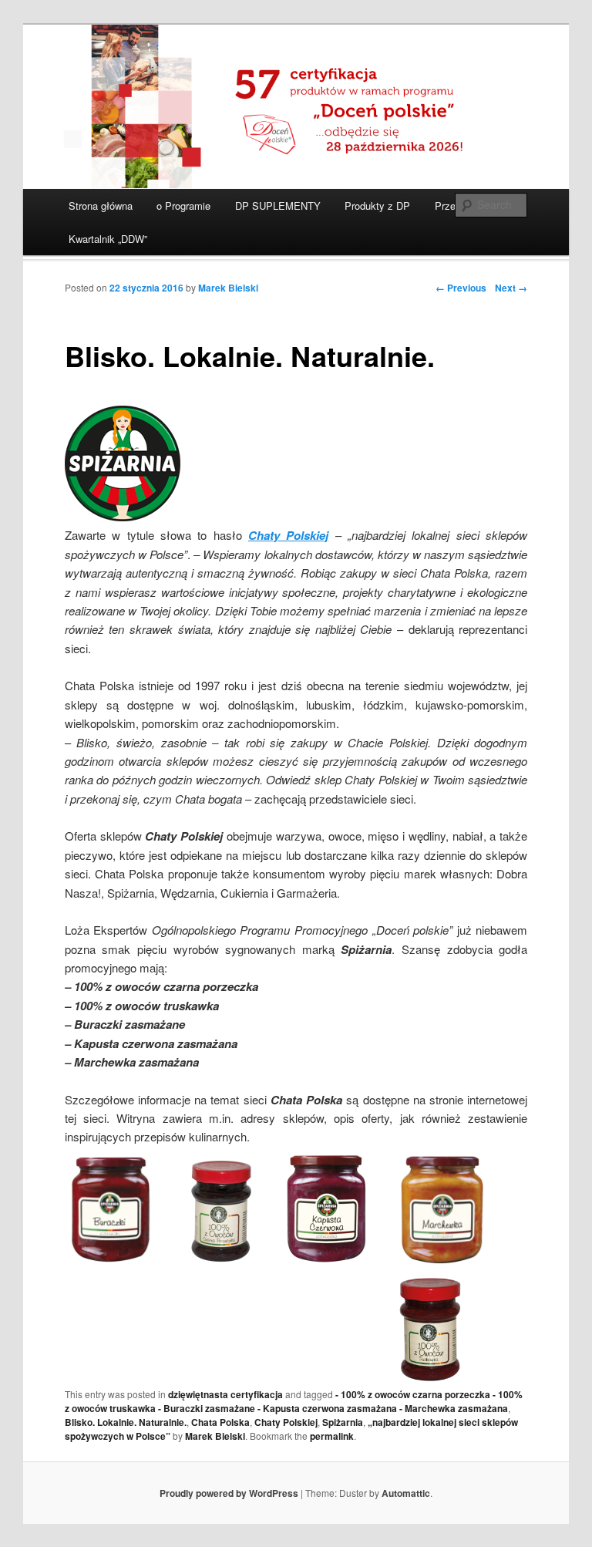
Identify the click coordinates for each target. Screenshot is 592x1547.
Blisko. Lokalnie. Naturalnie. (126, 1422)
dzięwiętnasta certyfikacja (225, 1394)
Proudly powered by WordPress (229, 1493)
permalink (332, 1436)
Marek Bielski (228, 288)
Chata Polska (220, 1422)
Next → (511, 288)
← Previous (461, 288)
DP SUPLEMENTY (278, 205)
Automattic (406, 1493)
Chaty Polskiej (286, 1422)
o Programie (183, 205)
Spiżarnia (342, 1422)
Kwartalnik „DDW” (108, 238)
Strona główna (101, 205)
